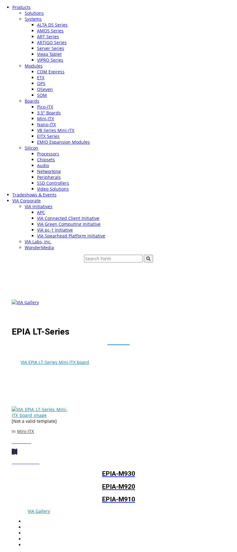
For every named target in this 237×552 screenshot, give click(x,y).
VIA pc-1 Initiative (55, 230)
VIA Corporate (26, 201)
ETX (40, 77)
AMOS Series (50, 31)
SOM (42, 95)
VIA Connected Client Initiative (68, 218)
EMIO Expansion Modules (63, 142)
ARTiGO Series (52, 42)
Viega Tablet (49, 54)
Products (21, 7)
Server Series (50, 48)
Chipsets (46, 160)
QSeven (45, 89)
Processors (48, 154)
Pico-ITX (45, 107)
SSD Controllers (53, 183)
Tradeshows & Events (34, 195)
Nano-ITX (46, 124)
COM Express (50, 72)
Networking (49, 171)
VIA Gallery (39, 511)
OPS (41, 83)
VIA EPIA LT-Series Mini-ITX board (55, 362)
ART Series (48, 36)
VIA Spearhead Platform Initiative (71, 236)
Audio (43, 165)
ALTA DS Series (52, 25)
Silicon (31, 148)
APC (41, 212)
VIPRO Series (50, 60)
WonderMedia (39, 247)
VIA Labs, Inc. (38, 242)
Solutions (34, 13)
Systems (33, 19)
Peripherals (49, 177)
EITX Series (48, 136)
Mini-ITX (45, 119)
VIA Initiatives (38, 206)
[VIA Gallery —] (25, 302)
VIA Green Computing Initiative (69, 224)
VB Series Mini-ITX (55, 130)
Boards (32, 101)
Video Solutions (53, 189)
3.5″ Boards (49, 113)
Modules (34, 66)
